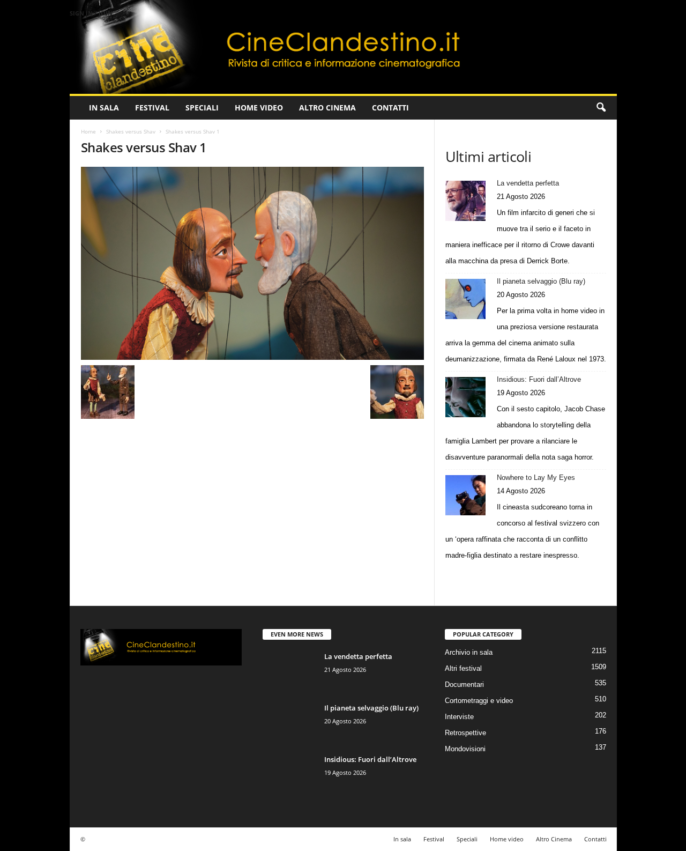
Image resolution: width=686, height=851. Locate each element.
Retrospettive (465, 733)
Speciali (202, 107)
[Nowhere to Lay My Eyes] (465, 495)
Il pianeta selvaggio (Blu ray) (541, 281)
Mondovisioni (465, 749)
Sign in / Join (91, 13)
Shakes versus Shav (130, 131)
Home (88, 131)
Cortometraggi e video (479, 701)
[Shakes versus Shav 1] (252, 263)
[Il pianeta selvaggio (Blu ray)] (465, 299)
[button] (601, 108)
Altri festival (463, 668)
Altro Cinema (327, 107)
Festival (152, 107)
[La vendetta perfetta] (465, 201)
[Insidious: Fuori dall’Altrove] (465, 397)
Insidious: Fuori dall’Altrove (539, 379)
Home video (259, 107)
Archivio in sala (469, 652)
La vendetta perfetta (528, 183)
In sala (104, 107)
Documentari (464, 684)
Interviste (459, 717)
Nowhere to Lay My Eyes (536, 477)
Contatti (390, 107)
